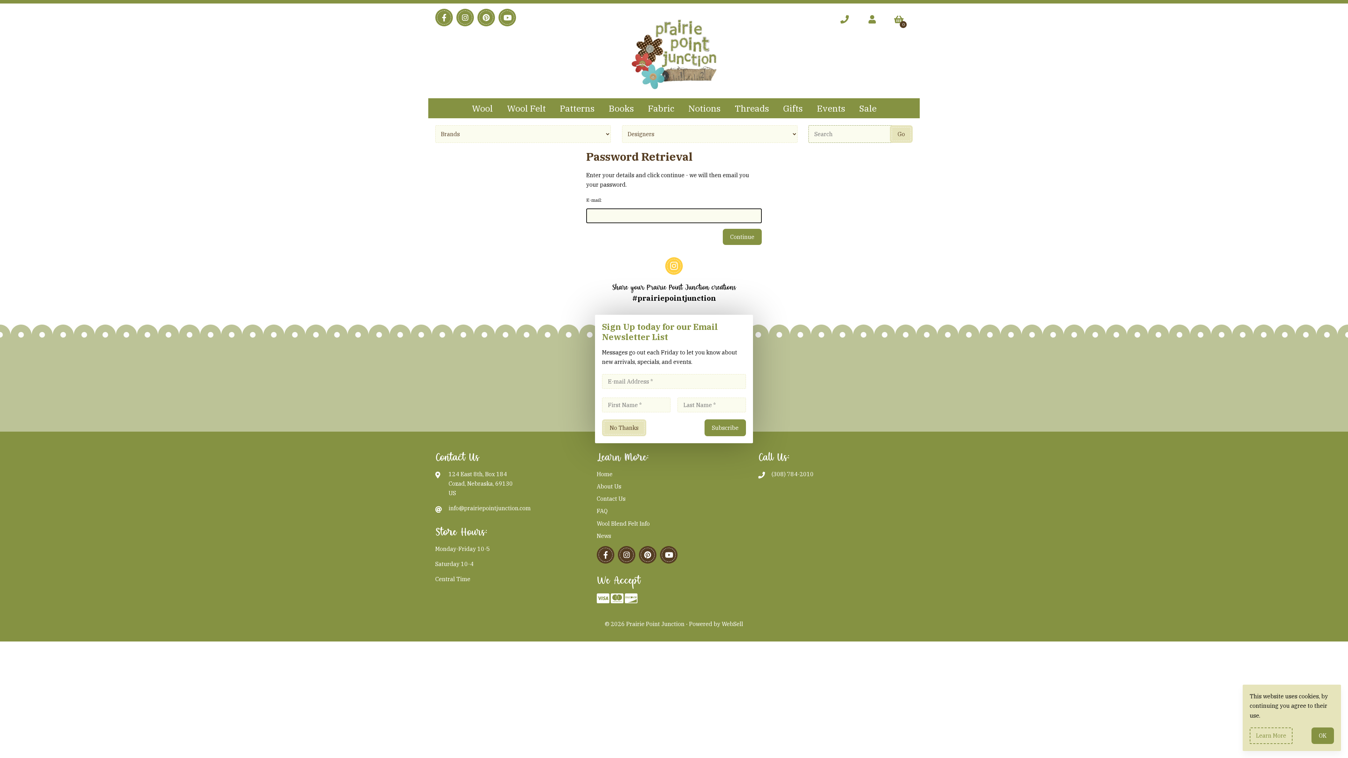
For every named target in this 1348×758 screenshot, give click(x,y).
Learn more (1271, 735)
